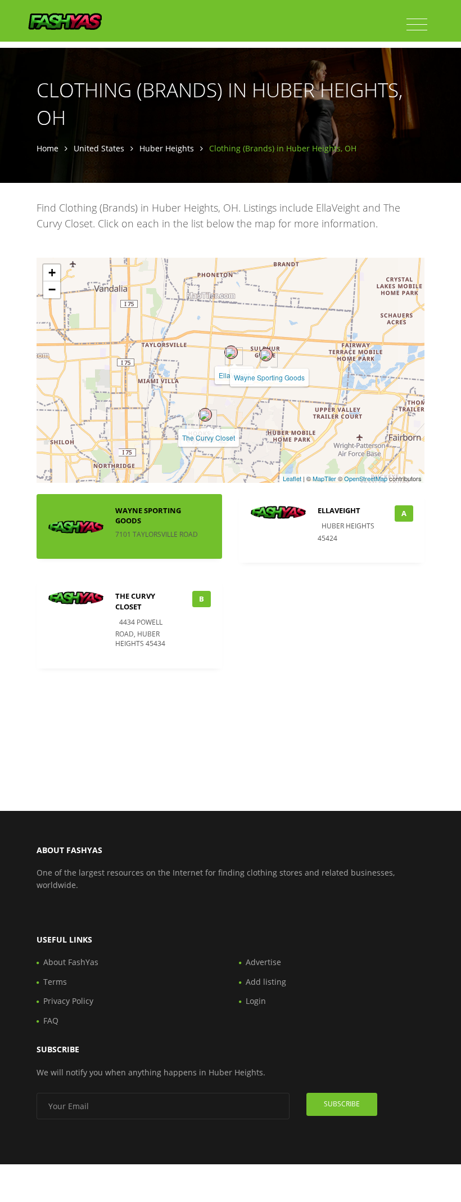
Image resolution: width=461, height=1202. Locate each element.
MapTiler (324, 478)
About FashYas (70, 962)
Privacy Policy (68, 1000)
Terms (55, 981)
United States (99, 148)
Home (47, 148)
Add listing (266, 981)
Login (256, 1000)
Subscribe (342, 1104)
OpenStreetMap (365, 478)
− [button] (52, 289)
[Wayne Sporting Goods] (266, 354)
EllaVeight (339, 510)
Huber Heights (166, 148)
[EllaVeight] (231, 352)
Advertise (263, 962)
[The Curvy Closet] (205, 414)
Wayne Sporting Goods (269, 377)
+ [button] (52, 273)
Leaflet (292, 478)
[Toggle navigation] (417, 24)
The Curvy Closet (208, 437)
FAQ (50, 1020)
